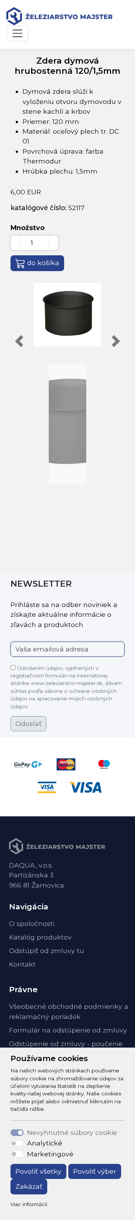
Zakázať (28, 1186)
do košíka (43, 263)
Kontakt (22, 964)
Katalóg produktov (40, 937)
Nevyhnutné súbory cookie (72, 1132)
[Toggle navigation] (17, 33)
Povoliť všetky (38, 1171)
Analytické (44, 1143)
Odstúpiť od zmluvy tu (46, 951)
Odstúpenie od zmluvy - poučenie (66, 1044)
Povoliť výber (94, 1171)
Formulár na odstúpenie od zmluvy (68, 1030)
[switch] (17, 1143)
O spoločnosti (31, 923)
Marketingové (50, 1154)
